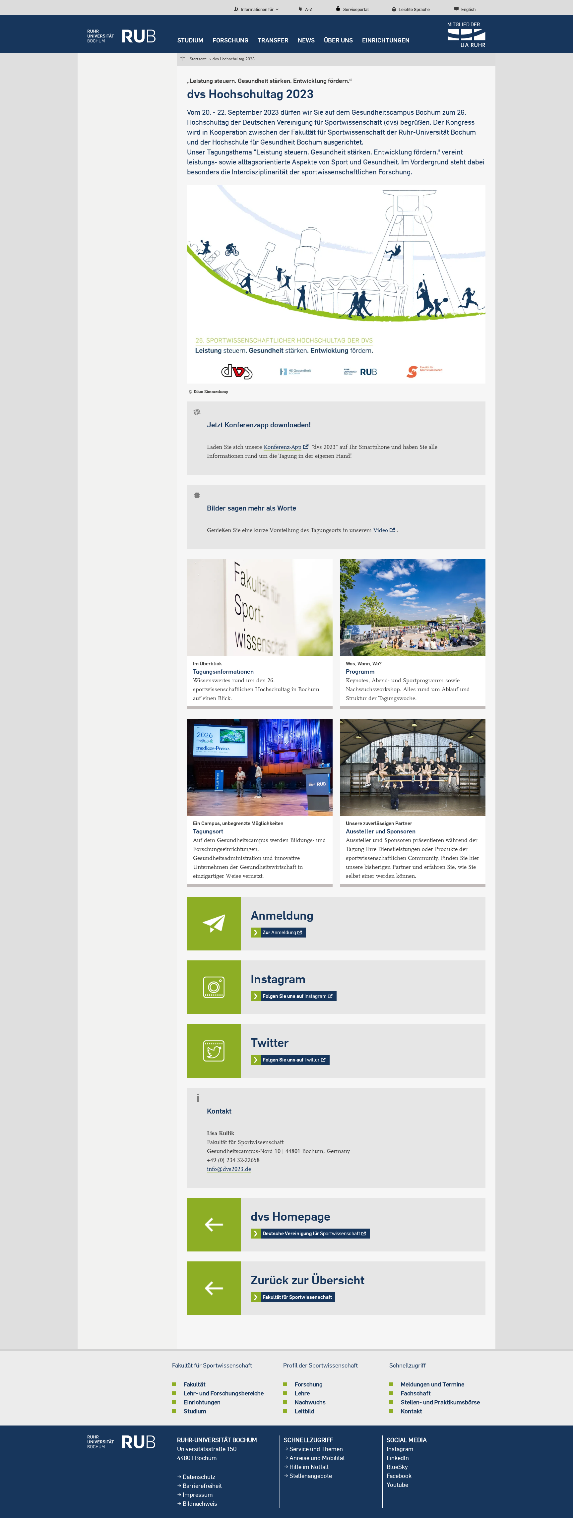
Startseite (198, 58)
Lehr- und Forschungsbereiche (224, 1393)
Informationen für (257, 9)
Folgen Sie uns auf (336, 987)
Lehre (302, 1393)
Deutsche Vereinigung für (336, 1224)
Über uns (338, 40)
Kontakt (411, 1411)
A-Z (308, 9)
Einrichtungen (386, 40)
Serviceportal (356, 9)
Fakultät (195, 1384)
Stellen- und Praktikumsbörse (440, 1402)
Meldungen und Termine (432, 1384)
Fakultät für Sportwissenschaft (336, 1288)
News (306, 40)
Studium (190, 40)
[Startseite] (122, 34)
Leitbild (304, 1411)
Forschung (230, 40)
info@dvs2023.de (229, 1169)
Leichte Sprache (414, 9)
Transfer (273, 40)
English (468, 9)
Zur (336, 923)
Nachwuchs (310, 1402)
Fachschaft (416, 1393)
